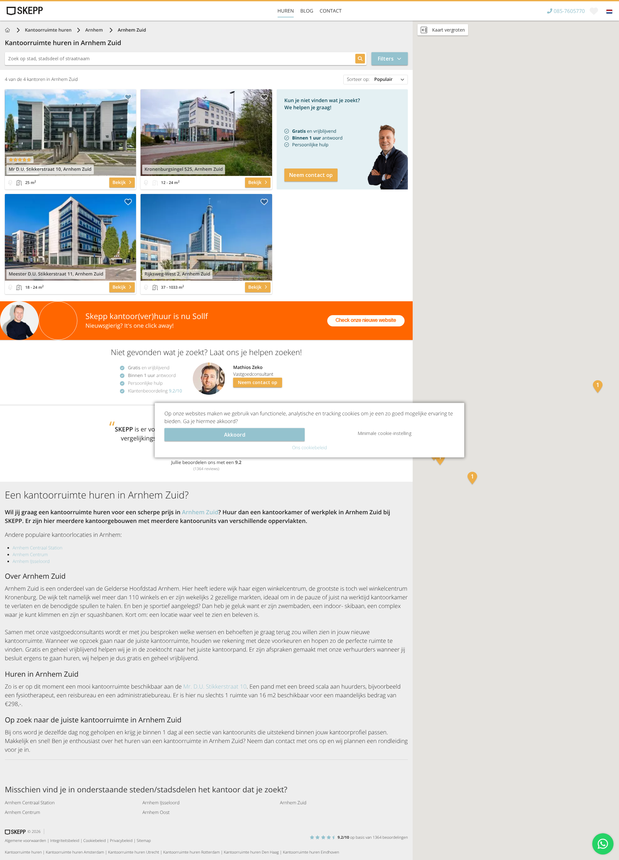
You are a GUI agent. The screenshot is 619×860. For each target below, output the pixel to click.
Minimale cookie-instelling (384, 433)
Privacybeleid (121, 840)
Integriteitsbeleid (64, 840)
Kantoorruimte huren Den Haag (251, 852)
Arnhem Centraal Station (38, 548)
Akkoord (234, 434)
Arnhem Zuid (200, 512)
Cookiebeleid (95, 840)
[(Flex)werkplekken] (10, 182)
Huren (286, 11)
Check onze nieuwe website (366, 320)
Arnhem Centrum (30, 555)
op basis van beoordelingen (373, 837)
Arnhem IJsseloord (31, 561)
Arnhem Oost (156, 812)
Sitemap (144, 840)
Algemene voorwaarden (25, 840)
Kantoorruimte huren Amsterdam (75, 852)
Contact (331, 11)
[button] (440, 459)
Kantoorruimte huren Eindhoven (311, 852)
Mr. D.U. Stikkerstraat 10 (214, 687)
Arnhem (94, 30)
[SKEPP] (24, 11)
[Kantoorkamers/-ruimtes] (19, 182)
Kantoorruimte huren (48, 30)
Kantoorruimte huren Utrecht (133, 852)
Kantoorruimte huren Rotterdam (191, 852)
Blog (306, 11)
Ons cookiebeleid (309, 447)
